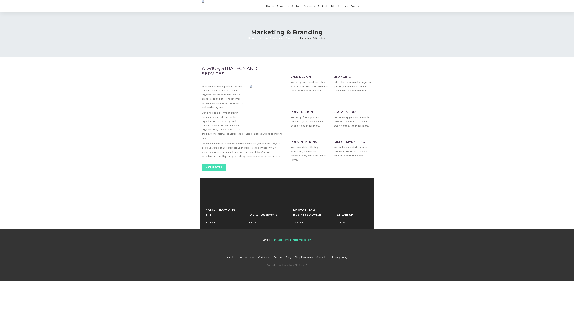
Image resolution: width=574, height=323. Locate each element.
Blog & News (339, 6)
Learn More (211, 223)
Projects (323, 6)
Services (309, 6)
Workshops (264, 257)
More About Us (214, 167)
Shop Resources (304, 257)
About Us (283, 6)
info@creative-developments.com (292, 239)
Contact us (322, 257)
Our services (247, 257)
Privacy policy (340, 257)
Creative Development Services (277, 38)
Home (270, 6)
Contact (356, 6)
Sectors (296, 6)
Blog (288, 257)
